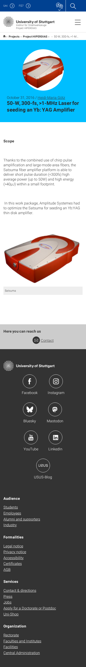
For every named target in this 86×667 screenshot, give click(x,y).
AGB (7, 569)
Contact (47, 340)
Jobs (7, 602)
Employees (12, 513)
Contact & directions (19, 590)
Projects (14, 36)
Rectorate (11, 634)
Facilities (10, 646)
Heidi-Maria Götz (51, 97)
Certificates (12, 563)
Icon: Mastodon (55, 409)
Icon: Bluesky (30, 409)
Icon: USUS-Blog (43, 465)
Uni (5, 5)
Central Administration (21, 652)
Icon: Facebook (29, 381)
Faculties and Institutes (22, 640)
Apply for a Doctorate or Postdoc (29, 608)
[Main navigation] (78, 22)
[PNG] (43, 256)
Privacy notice (14, 551)
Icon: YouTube (31, 437)
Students (10, 507)
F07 (21, 5)
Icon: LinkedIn (55, 437)
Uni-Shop (11, 614)
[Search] (73, 6)
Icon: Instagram (56, 381)
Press (7, 596)
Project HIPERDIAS (35, 36)
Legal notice (13, 545)
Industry (10, 524)
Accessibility (13, 557)
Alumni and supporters (21, 519)
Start (4, 36)
